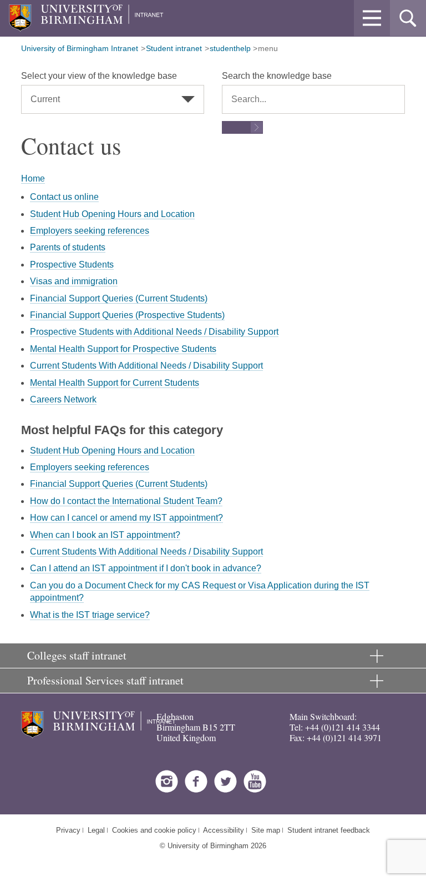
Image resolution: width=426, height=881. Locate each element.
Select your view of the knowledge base (99, 75)
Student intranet (174, 48)
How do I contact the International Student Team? (126, 501)
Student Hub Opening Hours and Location (112, 214)
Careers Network (63, 399)
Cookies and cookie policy (154, 830)
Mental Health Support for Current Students (114, 382)
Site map (265, 830)
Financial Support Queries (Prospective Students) (127, 315)
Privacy (68, 830)
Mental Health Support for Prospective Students (123, 349)
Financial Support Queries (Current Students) (118, 298)
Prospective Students (72, 264)
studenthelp (230, 48)
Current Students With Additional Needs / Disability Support (146, 365)
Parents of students (67, 247)
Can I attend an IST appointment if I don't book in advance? (145, 568)
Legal (96, 830)
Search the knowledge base (277, 75)
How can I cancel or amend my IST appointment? (126, 517)
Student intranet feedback (328, 830)
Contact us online (64, 197)
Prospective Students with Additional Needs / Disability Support (154, 331)
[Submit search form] (242, 127)
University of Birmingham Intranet (79, 48)
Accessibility (223, 830)
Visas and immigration (74, 281)
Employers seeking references (89, 230)
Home (33, 178)
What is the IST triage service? (90, 615)
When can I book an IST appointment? (105, 535)
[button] (372, 18)
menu (268, 48)
